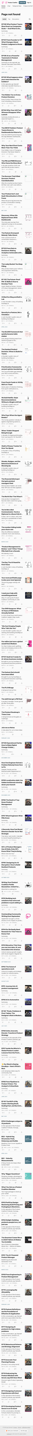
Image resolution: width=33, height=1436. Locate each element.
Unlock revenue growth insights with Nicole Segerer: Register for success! (11, 953)
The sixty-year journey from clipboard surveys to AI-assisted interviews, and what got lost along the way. (11, 223)
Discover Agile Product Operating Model (12, 1381)
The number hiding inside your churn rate (11, 528)
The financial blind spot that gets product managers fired (10, 481)
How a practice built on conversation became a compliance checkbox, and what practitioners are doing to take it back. (11, 238)
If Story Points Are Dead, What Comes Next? (11, 1164)
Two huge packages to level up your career (11, 1192)
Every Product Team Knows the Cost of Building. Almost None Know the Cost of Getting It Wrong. (11, 100)
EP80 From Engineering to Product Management (11, 1276)
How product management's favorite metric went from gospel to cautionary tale (11, 500)
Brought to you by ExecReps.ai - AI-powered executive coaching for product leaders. (11, 678)
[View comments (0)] (9, 35)
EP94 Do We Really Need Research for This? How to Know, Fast (11, 932)
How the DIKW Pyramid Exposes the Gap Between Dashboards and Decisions (11, 135)
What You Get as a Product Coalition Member (11, 1188)
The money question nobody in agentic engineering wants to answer (11, 421)
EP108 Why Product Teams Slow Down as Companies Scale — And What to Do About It (11, 26)
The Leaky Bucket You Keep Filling (11, 265)
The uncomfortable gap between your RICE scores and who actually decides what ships (11, 372)
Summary (4, 31)
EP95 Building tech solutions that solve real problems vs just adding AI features (11, 900)
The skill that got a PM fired (11, 699)
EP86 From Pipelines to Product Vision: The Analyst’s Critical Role (10, 1084)
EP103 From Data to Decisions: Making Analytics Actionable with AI (11, 250)
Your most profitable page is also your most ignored (11, 579)
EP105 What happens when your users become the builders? (12, 79)
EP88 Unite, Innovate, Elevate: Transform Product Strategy (12, 1033)
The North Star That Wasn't (11, 496)
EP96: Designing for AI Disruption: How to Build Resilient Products (10, 865)
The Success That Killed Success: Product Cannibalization (10, 178)
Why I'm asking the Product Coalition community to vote (10, 598)
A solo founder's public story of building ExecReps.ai (11, 318)
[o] (28, 26)
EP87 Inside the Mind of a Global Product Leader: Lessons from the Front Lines (11, 1050)
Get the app (24, 1430)
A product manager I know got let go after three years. (12, 702)
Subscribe (22, 2)
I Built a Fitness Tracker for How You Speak (11, 447)
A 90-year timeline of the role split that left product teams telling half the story (10, 166)
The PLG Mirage (7, 688)
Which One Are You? (7, 854)
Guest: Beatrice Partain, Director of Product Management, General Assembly (12, 287)
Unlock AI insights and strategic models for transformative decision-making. (11, 972)
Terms (19, 1427)
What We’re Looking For (9, 889)
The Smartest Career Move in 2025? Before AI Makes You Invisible (11, 1240)
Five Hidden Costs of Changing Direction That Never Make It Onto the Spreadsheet (11, 151)
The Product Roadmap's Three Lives (10, 713)
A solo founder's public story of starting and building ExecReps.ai (11, 631)
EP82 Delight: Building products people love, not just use (11, 1222)
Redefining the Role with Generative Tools (9, 1260)
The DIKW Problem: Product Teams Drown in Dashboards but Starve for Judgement (12, 130)
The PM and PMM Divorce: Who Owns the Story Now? (11, 162)
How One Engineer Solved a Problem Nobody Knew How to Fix (12, 765)
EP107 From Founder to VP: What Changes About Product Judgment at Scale (11, 42)
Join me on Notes (8, 728)
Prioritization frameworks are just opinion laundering (11, 368)
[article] (16, 30)
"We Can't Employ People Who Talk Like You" (11, 627)
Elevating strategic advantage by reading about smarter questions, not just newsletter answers (12, 1177)
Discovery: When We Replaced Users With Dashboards (9, 218)
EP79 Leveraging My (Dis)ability (9, 1291)
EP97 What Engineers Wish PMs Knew (12, 817)
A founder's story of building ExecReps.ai (10, 451)
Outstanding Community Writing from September (11, 915)
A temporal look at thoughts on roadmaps (11, 718)
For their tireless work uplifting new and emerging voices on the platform (11, 647)
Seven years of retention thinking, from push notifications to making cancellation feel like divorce (12, 388)
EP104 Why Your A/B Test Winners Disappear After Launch (11, 112)
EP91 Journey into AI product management (9, 987)
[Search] (30, 19)
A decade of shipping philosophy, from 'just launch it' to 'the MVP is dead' (12, 436)
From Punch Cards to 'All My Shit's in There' (12, 383)
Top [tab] (9, 19)
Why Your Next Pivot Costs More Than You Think (11, 147)
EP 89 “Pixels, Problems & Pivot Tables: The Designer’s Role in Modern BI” (11, 1013)
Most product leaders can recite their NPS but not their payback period (11, 486)
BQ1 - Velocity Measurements (7, 1159)
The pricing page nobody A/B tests (10, 583)
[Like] (2, 106)
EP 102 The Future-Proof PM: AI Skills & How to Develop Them (10, 282)
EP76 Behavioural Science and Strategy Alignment (11, 1346)
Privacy (15, 1427)
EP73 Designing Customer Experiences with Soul (11, 1392)
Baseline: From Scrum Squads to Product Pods (11, 1144)
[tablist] (10, 19)
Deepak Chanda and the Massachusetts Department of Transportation (10, 770)
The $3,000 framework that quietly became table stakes (12, 334)
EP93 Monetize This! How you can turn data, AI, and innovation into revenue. (11, 947)
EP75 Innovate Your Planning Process (8, 1361)
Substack (9, 1434)
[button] (3, 6)
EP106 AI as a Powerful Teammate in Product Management (10, 58)
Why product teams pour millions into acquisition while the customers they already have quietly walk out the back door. (12, 269)
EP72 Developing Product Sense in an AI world (11, 1407)
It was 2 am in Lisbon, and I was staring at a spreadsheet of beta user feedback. (11, 517)
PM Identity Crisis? (7, 553)
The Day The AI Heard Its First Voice (10, 564)
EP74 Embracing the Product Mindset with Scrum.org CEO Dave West (11, 1375)
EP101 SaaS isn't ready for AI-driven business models (11, 658)
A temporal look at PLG (8, 690)
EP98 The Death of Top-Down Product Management (10, 802)
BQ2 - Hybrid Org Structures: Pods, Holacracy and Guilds (9, 1139)
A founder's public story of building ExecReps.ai (9, 357)
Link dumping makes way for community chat (10, 1072)
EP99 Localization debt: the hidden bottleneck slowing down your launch (12, 782)
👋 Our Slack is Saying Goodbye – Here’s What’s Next (10, 1066)
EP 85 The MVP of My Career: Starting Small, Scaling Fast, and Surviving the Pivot (11, 1104)
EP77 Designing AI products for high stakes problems (10, 1329)
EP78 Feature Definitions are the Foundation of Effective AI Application (10, 1311)
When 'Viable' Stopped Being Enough (10, 432)
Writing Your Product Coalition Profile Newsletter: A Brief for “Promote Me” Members (10, 884)
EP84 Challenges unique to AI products (11, 1122)
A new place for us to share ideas (11, 730)
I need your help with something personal (9, 594)
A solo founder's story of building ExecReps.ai (12, 302)
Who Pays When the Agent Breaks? (11, 416)
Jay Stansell (9, 33)
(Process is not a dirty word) (10, 1364)
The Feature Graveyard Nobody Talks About (10, 234)
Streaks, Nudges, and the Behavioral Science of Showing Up (10, 463)
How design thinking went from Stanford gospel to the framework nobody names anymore (11, 339)
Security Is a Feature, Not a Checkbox (11, 314)
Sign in (29, 2)
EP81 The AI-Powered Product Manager (9, 1256)
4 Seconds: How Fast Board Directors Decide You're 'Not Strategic (12, 831)
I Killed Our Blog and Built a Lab (11, 298)
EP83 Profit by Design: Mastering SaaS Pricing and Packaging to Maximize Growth (12, 1205)
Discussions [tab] (15, 19)
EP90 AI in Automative (10, 1000)
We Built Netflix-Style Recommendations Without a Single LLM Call (11, 400)
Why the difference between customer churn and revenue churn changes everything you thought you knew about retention (11, 533)
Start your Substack (13, 1430)
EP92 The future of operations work (8, 968)
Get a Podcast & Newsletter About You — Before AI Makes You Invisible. (11, 1245)
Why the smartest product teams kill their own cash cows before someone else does (11, 184)
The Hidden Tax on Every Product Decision (10, 96)
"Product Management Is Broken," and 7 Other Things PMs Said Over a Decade (12, 549)
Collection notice (26, 1427)
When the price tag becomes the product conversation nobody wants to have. (11, 201)
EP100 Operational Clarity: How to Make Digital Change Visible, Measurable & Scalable (11, 745)
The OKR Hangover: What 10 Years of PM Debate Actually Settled (11, 611)
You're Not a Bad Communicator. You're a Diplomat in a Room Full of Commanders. (11, 512)
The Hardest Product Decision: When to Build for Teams (11, 351)
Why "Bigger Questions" (10, 1174)
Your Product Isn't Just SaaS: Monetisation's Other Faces (11, 196)
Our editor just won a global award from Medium (12, 643)
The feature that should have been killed (10, 673)
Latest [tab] (4, 19)
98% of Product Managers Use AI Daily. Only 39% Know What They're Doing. (11, 849)
